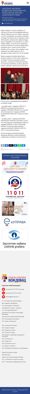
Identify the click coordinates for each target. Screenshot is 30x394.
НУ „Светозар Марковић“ (9, 310)
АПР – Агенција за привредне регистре (14, 362)
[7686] (15, 167)
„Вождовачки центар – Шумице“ (11, 308)
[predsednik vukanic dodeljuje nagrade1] (15, 75)
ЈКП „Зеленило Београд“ (9, 325)
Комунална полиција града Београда (13, 316)
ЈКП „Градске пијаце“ (8, 328)
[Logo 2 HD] (15, 239)
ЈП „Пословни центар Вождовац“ (12, 301)
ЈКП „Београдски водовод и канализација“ (15, 348)
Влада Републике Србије (9, 352)
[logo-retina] (7, 3)
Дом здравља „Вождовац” (10, 303)
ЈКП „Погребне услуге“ (9, 343)
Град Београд (6, 354)
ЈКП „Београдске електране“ (11, 319)
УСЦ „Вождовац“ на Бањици (10, 305)
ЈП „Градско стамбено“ (9, 346)
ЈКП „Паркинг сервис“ (8, 332)
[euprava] (15, 222)
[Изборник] (28, 3)
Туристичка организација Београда (12, 357)
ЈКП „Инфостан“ (7, 341)
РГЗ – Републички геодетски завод (12, 359)
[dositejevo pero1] (15, 91)
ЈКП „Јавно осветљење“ (9, 321)
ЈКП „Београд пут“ (7, 339)
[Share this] (7, 145)
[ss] (15, 187)
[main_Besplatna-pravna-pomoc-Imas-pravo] (15, 209)
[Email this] (3, 145)
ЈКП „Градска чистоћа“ (9, 330)
